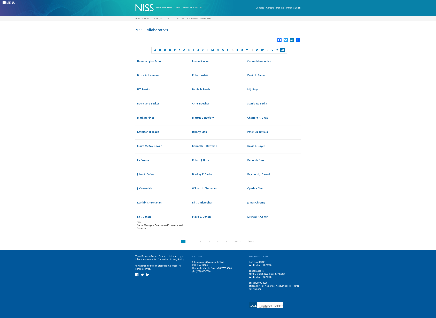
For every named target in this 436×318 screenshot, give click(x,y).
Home (138, 18)
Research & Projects (154, 18)
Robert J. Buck (200, 160)
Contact (260, 7)
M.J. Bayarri (254, 89)
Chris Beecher (200, 103)
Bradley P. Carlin (202, 174)
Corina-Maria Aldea (259, 61)
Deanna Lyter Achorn (150, 61)
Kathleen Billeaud (148, 131)
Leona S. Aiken (201, 61)
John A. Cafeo (145, 174)
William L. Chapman (204, 188)
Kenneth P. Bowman (204, 146)
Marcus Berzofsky (203, 117)
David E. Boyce (256, 146)
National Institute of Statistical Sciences (179, 7)
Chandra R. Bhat (257, 117)
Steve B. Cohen (201, 216)
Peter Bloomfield (257, 131)
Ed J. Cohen (144, 216)
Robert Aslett (200, 75)
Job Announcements (145, 259)
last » (251, 241)
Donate (280, 7)
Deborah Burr (255, 160)
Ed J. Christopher (202, 202)
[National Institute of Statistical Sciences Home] (145, 8)
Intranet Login (293, 7)
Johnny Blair (199, 131)
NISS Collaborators (177, 18)
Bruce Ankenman (148, 75)
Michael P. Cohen (257, 216)
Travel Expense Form (146, 256)
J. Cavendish (144, 188)
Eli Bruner (143, 160)
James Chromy (256, 202)
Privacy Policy (177, 259)
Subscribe (163, 259)
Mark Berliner (145, 117)
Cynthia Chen (255, 188)
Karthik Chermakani (149, 202)
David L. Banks (256, 75)
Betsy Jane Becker (148, 103)
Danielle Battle (201, 89)
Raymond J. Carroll (258, 174)
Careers (270, 7)
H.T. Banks (143, 89)
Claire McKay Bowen (149, 146)
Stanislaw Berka (257, 103)
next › (238, 241)
